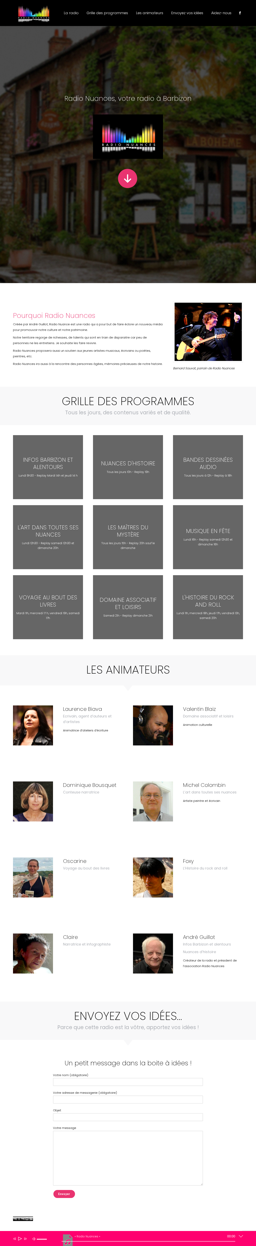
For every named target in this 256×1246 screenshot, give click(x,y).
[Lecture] (19, 1238)
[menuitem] (71, 13)
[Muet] (34, 1239)
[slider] (42, 1242)
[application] (125, 1239)
